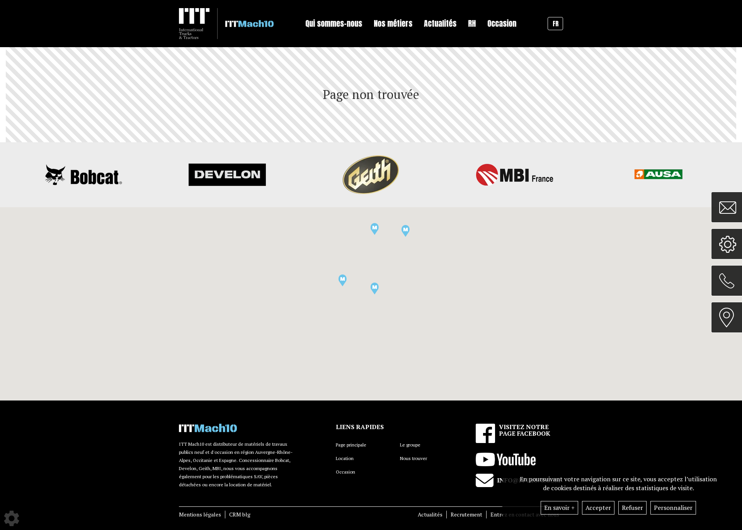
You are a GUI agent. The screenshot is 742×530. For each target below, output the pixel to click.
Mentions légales (200, 514)
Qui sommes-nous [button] (333, 23)
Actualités (430, 514)
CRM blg (239, 514)
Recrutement (466, 514)
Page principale (351, 445)
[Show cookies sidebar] (11, 518)
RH (472, 23)
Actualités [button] (440, 23)
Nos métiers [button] (393, 23)
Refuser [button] (632, 507)
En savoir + (559, 507)
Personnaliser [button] (673, 507)
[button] (343, 280)
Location (345, 458)
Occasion (501, 23)
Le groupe (410, 445)
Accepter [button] (598, 507)
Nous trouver (413, 458)
